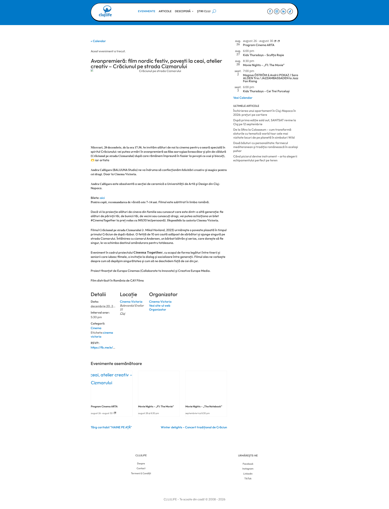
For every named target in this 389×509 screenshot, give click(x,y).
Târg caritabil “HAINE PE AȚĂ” (111, 427)
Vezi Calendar (243, 98)
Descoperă (183, 11)
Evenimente (146, 11)
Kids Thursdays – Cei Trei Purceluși (266, 91)
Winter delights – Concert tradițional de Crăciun (194, 427)
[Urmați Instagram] (276, 11)
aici (102, 198)
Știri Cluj (203, 11)
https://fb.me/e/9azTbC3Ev (110, 347)
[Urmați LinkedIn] (283, 11)
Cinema (96, 328)
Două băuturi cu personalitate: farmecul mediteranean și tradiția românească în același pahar (265, 147)
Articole (165, 11)
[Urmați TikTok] (290, 11)
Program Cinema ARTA (104, 406)
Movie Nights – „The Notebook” (203, 406)
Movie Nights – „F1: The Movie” (156, 406)
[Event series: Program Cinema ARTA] (115, 413)
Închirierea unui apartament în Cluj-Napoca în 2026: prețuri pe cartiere (264, 113)
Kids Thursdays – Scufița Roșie (263, 55)
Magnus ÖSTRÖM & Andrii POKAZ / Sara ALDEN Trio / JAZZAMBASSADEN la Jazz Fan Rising (270, 78)
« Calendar (98, 41)
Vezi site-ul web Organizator (159, 307)
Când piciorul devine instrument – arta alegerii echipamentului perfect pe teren (265, 158)
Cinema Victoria (131, 301)
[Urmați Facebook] (270, 11)
